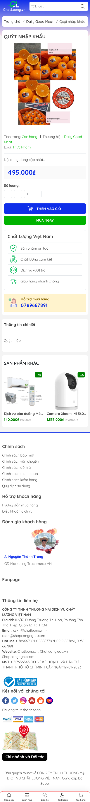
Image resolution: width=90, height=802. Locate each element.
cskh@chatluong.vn (29, 630)
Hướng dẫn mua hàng (20, 505)
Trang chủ (12, 21)
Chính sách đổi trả (16, 467)
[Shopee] (40, 700)
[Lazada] (49, 700)
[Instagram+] (23, 700)
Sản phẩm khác (21, 363)
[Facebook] (5, 700)
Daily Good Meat (39, 21)
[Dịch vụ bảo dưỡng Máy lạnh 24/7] (23, 391)
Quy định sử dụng (16, 486)
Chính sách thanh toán (20, 473)
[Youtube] (31, 700)
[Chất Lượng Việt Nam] (14, 6)
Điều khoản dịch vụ (17, 511)
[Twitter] (14, 700)
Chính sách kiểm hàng (19, 480)
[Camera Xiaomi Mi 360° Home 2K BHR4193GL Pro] (66, 391)
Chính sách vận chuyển (20, 461)
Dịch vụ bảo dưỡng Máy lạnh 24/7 (23, 414)
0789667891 (34, 305)
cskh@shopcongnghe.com (23, 635)
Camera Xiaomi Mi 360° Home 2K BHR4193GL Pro (66, 414)
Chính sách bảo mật (18, 455)
